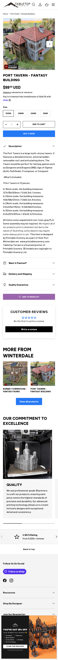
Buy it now (29, 133)
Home (5, 14)
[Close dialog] (55, 617)
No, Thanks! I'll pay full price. (15, 650)
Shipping (7, 92)
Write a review (29, 329)
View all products (29, 401)
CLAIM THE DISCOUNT (15, 646)
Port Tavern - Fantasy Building (23, 14)
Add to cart (38, 124)
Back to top (29, 549)
